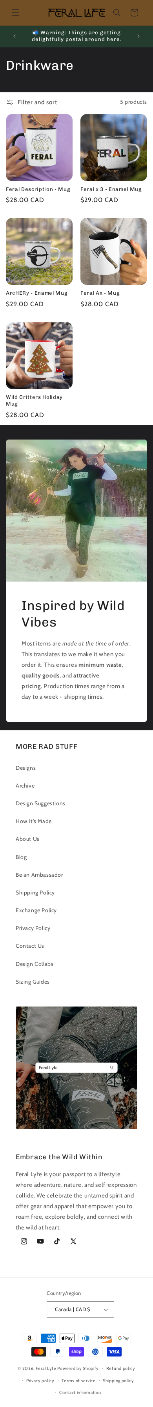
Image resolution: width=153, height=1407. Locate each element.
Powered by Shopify (78, 1368)
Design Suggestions (41, 803)
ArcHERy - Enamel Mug (36, 293)
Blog (21, 857)
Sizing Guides (33, 981)
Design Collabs (34, 963)
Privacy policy (40, 1380)
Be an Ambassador (39, 874)
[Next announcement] (138, 36)
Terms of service (78, 1380)
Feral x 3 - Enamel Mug (111, 189)
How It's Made (34, 821)
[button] (15, 12)
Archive (25, 785)
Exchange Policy (36, 910)
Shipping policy (118, 1380)
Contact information (80, 1392)
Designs (26, 767)
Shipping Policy (35, 892)
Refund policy (120, 1368)
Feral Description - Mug (38, 189)
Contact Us (30, 945)
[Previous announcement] (14, 36)
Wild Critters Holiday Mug (34, 400)
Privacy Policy (33, 928)
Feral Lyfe (46, 1368)
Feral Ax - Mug (100, 293)
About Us (28, 838)
